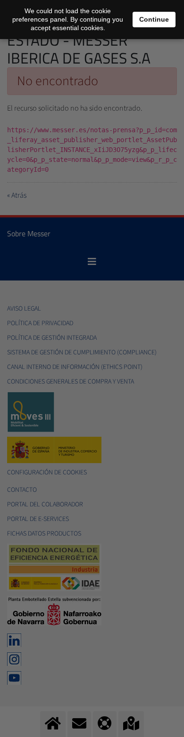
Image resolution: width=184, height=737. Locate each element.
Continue (154, 19)
